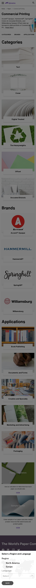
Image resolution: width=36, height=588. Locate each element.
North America (13, 562)
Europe (9, 566)
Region (5, 558)
